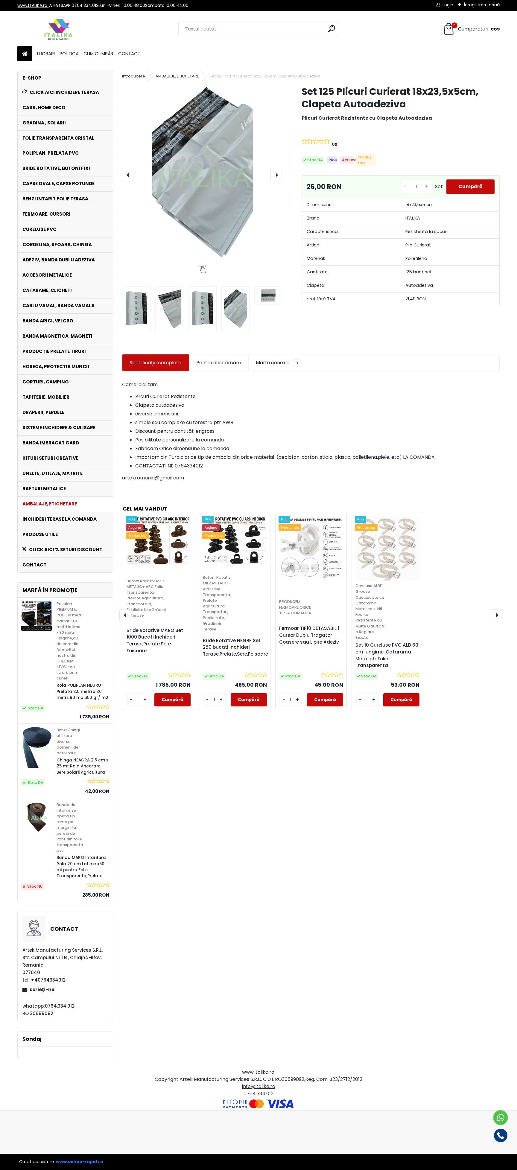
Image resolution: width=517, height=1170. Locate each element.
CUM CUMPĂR (98, 54)
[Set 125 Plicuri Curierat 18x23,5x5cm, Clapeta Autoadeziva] (202, 175)
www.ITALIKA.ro (32, 5)
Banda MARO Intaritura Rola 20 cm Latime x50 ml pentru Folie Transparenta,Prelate (81, 867)
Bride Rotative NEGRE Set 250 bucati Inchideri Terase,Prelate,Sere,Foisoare (235, 647)
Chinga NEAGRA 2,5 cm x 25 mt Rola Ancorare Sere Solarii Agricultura (82, 766)
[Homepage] (24, 54)
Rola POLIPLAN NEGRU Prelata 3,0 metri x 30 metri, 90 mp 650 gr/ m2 (82, 691)
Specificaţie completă (156, 362)
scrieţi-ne (42, 989)
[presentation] (128, 175)
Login (448, 5)
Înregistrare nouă (482, 5)
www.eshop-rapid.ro (79, 1162)
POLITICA (69, 54)
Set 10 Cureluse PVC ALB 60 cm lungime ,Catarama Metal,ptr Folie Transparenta (386, 655)
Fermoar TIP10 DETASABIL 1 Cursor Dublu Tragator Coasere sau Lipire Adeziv (309, 635)
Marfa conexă (277, 362)
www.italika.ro (258, 1072)
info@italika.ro (258, 1086)
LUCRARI (46, 54)
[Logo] (58, 29)
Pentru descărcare (218, 362)
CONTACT (129, 54)
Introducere (133, 76)
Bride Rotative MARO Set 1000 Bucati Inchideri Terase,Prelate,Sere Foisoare (155, 640)
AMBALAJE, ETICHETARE (177, 76)
